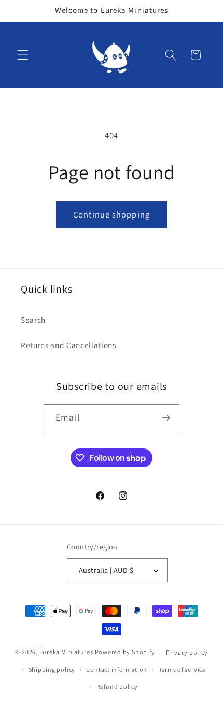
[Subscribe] (166, 417)
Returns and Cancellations (68, 345)
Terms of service (182, 669)
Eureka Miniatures (67, 652)
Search (33, 319)
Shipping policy (52, 669)
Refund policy (117, 686)
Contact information (116, 669)
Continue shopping (111, 214)
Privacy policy (187, 652)
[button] (22, 54)
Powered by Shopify (125, 652)
